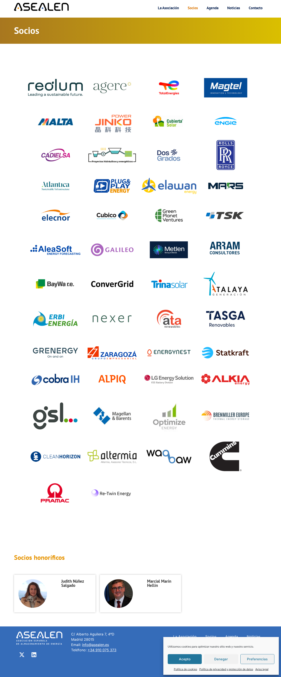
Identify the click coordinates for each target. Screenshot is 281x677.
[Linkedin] (33, 654)
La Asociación (168, 7)
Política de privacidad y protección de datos (226, 669)
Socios (193, 7)
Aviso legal (261, 669)
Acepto (185, 659)
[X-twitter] (21, 654)
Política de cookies (185, 669)
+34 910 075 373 (102, 650)
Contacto (256, 7)
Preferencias (257, 659)
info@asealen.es (95, 644)
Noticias (233, 7)
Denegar (221, 659)
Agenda (212, 7)
